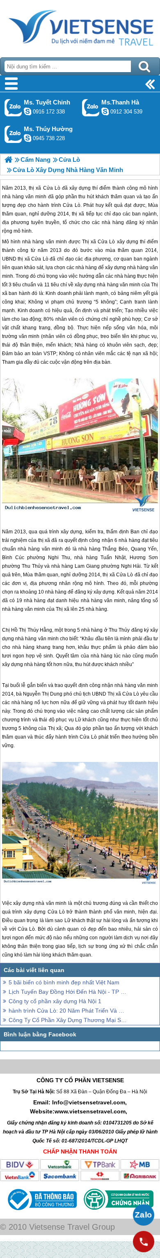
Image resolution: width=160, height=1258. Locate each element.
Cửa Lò (106, 242)
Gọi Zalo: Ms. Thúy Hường (13, 134)
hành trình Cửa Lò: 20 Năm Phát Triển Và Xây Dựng (68, 1010)
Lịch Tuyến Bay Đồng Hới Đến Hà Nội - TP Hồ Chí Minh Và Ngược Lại (68, 991)
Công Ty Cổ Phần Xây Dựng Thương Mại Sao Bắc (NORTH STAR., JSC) (68, 1020)
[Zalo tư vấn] (143, 1215)
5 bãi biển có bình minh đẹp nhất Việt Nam (64, 982)
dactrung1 (27, 138)
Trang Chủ (80, 26)
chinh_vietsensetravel (27, 111)
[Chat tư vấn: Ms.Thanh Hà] (105, 111)
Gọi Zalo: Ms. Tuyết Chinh (13, 107)
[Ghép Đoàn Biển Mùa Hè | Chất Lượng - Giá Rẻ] (8, 159)
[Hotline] (143, 1241)
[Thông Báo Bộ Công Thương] (41, 1212)
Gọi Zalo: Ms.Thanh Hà (91, 107)
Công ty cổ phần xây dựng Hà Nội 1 (55, 1001)
